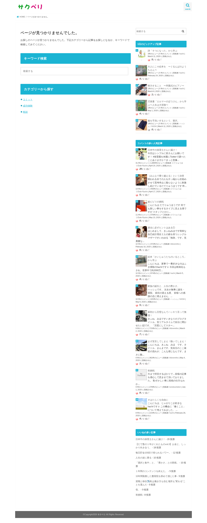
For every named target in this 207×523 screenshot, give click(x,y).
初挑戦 (151, 370)
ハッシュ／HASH (177, 299)
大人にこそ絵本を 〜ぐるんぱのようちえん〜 (167, 68)
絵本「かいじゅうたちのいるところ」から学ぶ (167, 258)
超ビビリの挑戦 (156, 202)
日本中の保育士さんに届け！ (162, 150)
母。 (138, 489)
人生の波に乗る (144, 458)
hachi (181, 54)
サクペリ (101, 514)
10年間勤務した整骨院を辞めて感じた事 (156, 476)
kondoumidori (175, 387)
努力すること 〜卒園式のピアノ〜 (166, 86)
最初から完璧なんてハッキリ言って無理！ (167, 314)
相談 (25, 112)
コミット (28, 99)
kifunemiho (175, 244)
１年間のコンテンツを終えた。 (151, 471)
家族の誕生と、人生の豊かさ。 (164, 286)
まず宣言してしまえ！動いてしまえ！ (167, 341)
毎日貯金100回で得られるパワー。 (153, 453)
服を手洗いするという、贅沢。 (164, 121)
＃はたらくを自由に (158, 400)
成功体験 (28, 105)
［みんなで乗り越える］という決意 (166, 176)
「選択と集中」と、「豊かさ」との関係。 (157, 463)
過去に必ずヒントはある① (161, 227)
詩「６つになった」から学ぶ (162, 51)
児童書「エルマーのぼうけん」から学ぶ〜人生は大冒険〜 (167, 103)
